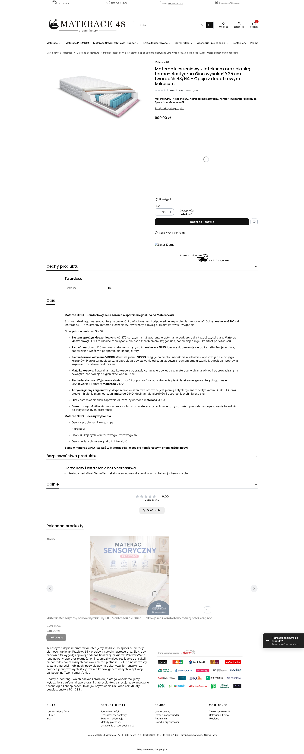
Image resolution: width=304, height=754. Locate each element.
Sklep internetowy (151, 749)
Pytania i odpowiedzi (167, 714)
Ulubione (214, 718)
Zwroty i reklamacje (112, 718)
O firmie (50, 714)
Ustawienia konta (219, 714)
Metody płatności (111, 721)
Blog (49, 718)
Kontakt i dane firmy (57, 711)
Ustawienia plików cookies (116, 725)
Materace (67, 52)
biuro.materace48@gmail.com (230, 3)
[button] (209, 25)
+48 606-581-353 (175, 4)
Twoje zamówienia (219, 711)
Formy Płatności (110, 711)
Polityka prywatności (167, 721)
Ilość (157, 205)
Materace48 (52, 52)
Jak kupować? (163, 711)
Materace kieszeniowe (88, 52)
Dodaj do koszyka (202, 222)
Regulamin (161, 718)
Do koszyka (56, 637)
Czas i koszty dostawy (114, 714)
